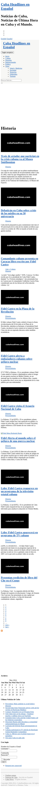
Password (5, 755)
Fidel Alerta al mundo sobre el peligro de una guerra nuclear (18, 439)
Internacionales (10, 62)
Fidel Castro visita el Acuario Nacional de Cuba (17, 407)
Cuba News (9, 779)
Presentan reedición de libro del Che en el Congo (19, 579)
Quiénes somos (10, 775)
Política (8, 64)
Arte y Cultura (10, 269)
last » (7, 627)
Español (9, 39)
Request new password (13, 766)
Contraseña (5, 753)
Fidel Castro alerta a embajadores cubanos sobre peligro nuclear (16, 358)
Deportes (8, 60)
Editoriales (13, 74)
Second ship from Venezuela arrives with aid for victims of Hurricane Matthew (22, 709)
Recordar (6, 759)
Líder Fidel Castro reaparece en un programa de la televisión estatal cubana (19, 491)
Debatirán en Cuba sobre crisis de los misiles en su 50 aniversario (18, 213)
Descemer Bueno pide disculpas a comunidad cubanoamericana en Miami (21, 723)
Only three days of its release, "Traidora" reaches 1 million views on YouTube (19, 715)
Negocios (13, 72)
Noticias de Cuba (11, 777)
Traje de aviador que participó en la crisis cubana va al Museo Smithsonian (20, 159)
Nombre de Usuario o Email (11, 747)
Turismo (13, 76)
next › (7, 625)
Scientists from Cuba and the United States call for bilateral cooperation (21, 719)
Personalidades (10, 318)
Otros (7, 66)
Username (5, 749)
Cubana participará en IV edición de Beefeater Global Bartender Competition (21, 731)
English (3, 39)
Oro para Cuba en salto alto (15, 738)
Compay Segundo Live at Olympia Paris (19, 712)
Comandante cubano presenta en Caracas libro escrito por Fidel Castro (19, 261)
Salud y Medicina (16, 68)
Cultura (8, 58)
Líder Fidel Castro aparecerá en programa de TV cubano (19, 534)
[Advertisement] (20, 105)
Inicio (7, 56)
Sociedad (13, 70)
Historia (8, 167)
